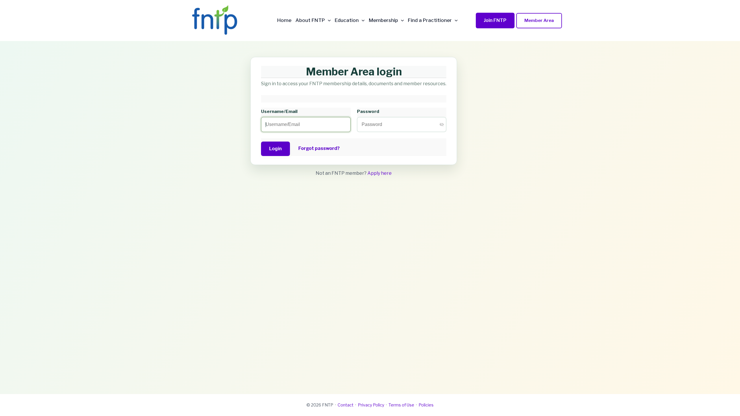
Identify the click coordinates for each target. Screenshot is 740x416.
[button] (328, 20)
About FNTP (310, 20)
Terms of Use (401, 404)
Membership (383, 20)
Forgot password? (319, 148)
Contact (346, 404)
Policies (426, 404)
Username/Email (279, 111)
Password (368, 111)
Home (284, 20)
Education (347, 20)
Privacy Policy (371, 404)
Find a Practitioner (430, 20)
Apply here (379, 173)
